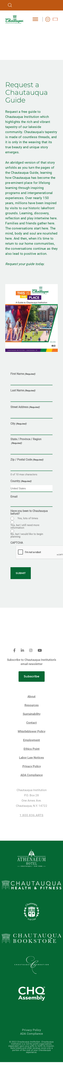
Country (20, 481)
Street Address (25, 407)
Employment (31, 740)
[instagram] (30, 650)
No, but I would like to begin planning (26, 535)
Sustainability (31, 714)
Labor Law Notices (31, 757)
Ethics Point (32, 749)
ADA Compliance (31, 775)
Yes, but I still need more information (24, 526)
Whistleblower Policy (31, 731)
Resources (31, 705)
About (31, 696)
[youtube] (40, 650)
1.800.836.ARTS (31, 815)
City (18, 423)
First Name (22, 373)
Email (14, 496)
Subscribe (31, 676)
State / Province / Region (25, 441)
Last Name (22, 390)
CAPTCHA (16, 542)
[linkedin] (22, 650)
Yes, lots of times (28, 518)
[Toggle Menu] (35, 19)
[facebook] (14, 650)
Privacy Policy (31, 766)
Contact (31, 722)
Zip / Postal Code (26, 459)
